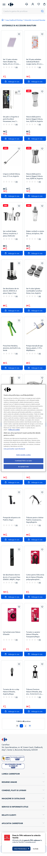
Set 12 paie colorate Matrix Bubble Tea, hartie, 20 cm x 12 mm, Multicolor (11, 62)
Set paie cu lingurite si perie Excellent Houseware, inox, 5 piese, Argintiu (11, 119)
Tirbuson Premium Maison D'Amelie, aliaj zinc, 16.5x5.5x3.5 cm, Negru (34, 692)
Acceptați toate (23, 466)
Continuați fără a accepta (23, 460)
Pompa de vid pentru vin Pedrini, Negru (11, 518)
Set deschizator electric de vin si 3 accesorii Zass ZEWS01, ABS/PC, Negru (11, 577)
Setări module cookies (23, 455)
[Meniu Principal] (4, 4)
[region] (23, 428)
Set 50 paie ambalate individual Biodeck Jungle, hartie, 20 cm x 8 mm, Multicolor (34, 62)
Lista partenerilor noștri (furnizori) (14, 449)
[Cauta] (42, 11)
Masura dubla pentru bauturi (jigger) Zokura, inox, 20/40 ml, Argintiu (34, 176)
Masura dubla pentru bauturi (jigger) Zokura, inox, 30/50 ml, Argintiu (34, 119)
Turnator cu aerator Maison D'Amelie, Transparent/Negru (33, 634)
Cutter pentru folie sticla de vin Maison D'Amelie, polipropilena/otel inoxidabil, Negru (35, 577)
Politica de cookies (14, 429)
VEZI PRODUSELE (20, 849)
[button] (44, 4)
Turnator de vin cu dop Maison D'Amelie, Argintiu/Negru (11, 691)
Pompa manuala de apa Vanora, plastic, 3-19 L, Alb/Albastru (34, 348)
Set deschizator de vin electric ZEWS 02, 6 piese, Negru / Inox (11, 290)
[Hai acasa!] (3, 20)
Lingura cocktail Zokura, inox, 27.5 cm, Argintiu (11, 175)
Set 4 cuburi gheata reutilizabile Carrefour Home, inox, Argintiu (34, 290)
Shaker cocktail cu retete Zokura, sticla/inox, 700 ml (35, 233)
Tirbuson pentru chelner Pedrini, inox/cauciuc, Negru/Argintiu (34, 519)
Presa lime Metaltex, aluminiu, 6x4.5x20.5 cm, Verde (12, 348)
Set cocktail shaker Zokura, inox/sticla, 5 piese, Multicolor (10, 233)
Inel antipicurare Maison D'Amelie (11, 633)
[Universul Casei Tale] (10, 4)
